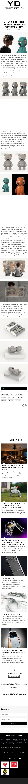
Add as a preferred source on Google (15, 388)
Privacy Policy (18, 747)
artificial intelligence (11, 673)
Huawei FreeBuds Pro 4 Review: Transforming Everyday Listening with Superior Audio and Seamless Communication (14, 685)
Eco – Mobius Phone (8, 578)
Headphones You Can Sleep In (11, 614)
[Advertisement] (14, 15)
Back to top (13, 781)
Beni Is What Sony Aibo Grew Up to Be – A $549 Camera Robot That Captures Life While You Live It (13, 506)
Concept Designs (14, 676)
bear (21, 673)
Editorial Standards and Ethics (8, 747)
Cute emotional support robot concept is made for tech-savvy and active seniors (14, 695)
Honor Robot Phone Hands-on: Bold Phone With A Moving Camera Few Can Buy (13, 652)
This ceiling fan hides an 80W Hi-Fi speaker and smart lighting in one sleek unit (13, 468)
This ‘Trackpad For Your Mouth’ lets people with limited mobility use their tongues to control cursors (13, 542)
